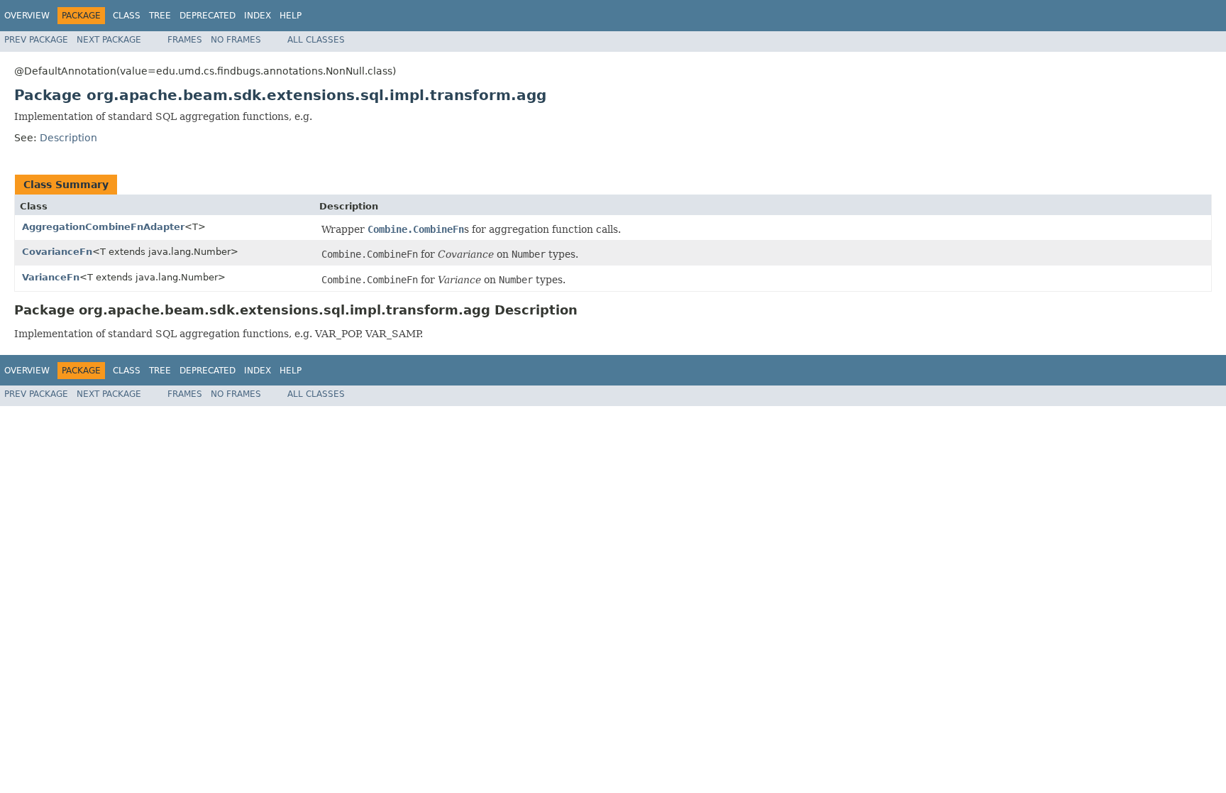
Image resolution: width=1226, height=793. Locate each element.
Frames (184, 40)
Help (291, 16)
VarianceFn (50, 277)
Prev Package (36, 40)
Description (68, 137)
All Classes (316, 40)
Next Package (109, 40)
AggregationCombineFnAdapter (103, 227)
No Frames (236, 40)
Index (257, 16)
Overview (27, 16)
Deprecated (208, 16)
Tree (160, 16)
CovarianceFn (57, 251)
